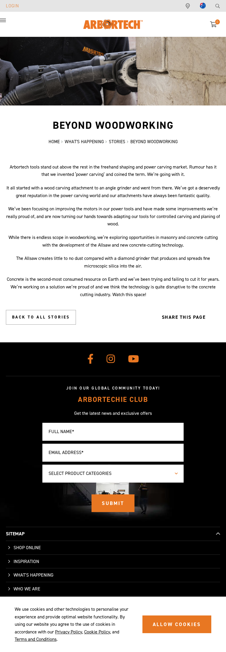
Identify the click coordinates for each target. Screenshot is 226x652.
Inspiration (26, 561)
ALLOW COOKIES (177, 624)
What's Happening (34, 575)
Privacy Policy (68, 632)
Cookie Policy (97, 632)
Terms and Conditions (35, 639)
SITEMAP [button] (15, 534)
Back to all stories (41, 317)
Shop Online (27, 547)
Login (12, 6)
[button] (9, 23)
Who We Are (27, 589)
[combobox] (113, 474)
